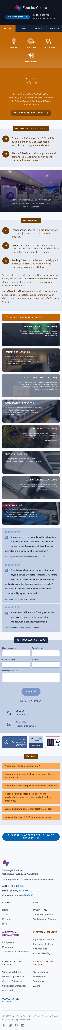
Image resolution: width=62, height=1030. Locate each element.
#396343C (27, 895)
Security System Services (43, 963)
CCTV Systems (40, 972)
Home (5, 909)
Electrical (8, 28)
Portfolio (6, 919)
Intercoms (38, 981)
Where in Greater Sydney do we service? (32, 837)
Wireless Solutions (11, 972)
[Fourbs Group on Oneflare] (3, 1025)
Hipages (45, 557)
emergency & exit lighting (33, 141)
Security (38, 28)
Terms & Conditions (43, 914)
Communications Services (12, 963)
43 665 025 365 (15, 886)
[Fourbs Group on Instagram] (10, 1025)
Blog (4, 923)
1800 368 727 (42, 15)
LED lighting (29, 157)
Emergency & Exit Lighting (39, 326)
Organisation (38, 648)
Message (10, 671)
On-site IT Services (12, 981)
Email (8, 659)
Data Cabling (12, 505)
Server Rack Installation (14, 985)
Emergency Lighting (43, 944)
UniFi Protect (40, 976)
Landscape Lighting (43, 428)
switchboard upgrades (25, 145)
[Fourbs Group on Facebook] (16, 1025)
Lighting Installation (43, 939)
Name (9, 648)
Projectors (7, 947)
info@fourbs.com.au (46, 18)
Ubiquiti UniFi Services (10, 1000)
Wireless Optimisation (13, 976)
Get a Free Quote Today (28, 112)
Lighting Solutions (16, 352)
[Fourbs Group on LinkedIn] (22, 1025)
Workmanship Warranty (44, 919)
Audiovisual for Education (15, 951)
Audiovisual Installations (10, 933)
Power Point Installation (39, 377)
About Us (7, 914)
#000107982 (25, 890)
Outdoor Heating (15, 454)
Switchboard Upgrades (18, 403)
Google (32, 599)
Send (29, 691)
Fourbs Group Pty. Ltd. (20, 1016)
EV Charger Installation (40, 479)
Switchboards (40, 948)
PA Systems (8, 942)
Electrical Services (45, 932)
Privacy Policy (40, 909)
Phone (35, 659)
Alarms (36, 985)
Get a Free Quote (15, 17)
